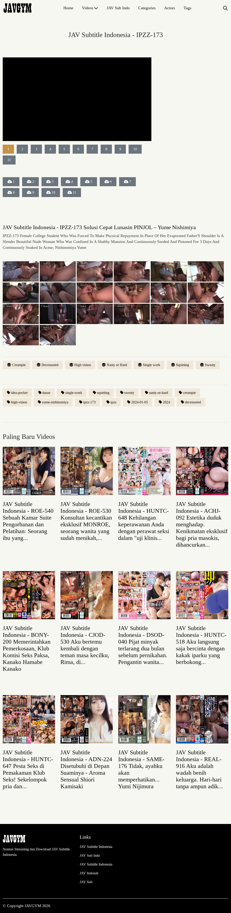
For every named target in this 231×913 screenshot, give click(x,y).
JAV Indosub (89, 873)
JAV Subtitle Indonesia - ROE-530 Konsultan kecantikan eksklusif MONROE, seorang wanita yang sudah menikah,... (86, 521)
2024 (166, 402)
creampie (189, 393)
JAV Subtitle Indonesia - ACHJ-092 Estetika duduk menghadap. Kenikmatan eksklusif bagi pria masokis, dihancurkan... (202, 524)
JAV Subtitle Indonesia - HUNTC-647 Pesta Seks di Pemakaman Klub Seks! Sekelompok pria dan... (28, 769)
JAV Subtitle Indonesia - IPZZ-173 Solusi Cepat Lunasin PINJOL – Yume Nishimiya (99, 227)
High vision (82, 365)
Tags (187, 8)
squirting (103, 393)
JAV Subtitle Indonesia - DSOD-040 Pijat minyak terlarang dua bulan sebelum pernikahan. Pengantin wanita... (142, 645)
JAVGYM (33, 906)
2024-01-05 (139, 402)
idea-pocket (19, 393)
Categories (147, 8)
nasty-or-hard (158, 393)
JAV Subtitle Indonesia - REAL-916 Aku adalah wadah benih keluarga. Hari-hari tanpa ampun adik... (199, 769)
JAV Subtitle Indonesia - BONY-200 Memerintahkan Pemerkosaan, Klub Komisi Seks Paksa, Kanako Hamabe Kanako (27, 648)
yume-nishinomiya (55, 402)
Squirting (182, 365)
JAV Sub (86, 882)
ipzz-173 (89, 402)
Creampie (19, 365)
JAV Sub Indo (118, 8)
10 (53, 192)
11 (74, 192)
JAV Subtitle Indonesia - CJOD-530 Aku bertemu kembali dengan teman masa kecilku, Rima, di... (84, 645)
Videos (87, 8)
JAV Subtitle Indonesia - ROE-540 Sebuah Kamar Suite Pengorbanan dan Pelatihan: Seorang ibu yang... (28, 521)
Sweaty (210, 365)
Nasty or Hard (117, 365)
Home (68, 8)
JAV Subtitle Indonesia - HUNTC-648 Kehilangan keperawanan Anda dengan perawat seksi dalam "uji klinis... (143, 521)
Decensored (50, 365)
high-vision (19, 402)
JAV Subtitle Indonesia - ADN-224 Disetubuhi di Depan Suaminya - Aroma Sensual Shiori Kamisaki (86, 769)
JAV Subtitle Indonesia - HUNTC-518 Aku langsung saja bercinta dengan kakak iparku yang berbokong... (201, 645)
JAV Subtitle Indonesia (96, 847)
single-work (73, 393)
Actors (169, 8)
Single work (151, 365)
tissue (46, 393)
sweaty (129, 393)
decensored (193, 402)
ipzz (113, 402)
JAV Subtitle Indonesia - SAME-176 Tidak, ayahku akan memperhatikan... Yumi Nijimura (141, 769)
